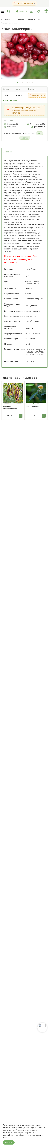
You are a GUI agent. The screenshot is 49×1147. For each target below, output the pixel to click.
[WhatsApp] (42, 1027)
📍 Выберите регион (37, 95)
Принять (8, 1142)
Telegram (24, 138)
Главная (4, 19)
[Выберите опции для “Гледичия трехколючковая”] (21, 416)
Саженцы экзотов (32, 19)
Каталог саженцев (16, 19)
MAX (40, 133)
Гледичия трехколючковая (10, 407)
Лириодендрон (32, 407)
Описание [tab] (7, 152)
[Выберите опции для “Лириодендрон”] (44, 416)
